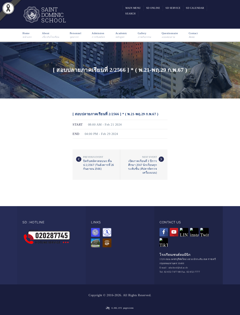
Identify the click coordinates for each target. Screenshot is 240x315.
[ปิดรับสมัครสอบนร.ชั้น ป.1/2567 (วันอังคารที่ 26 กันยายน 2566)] (78, 159)
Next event (149, 157)
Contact (193, 35)
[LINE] (184, 232)
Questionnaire (170, 35)
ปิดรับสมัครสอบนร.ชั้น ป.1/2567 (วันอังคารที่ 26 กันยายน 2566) (98, 164)
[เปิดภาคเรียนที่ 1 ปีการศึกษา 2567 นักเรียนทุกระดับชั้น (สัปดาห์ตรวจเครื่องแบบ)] (161, 159)
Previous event (93, 157)
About (50, 35)
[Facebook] (164, 232)
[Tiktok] (164, 242)
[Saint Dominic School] (44, 14)
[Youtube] (174, 232)
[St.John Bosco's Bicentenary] (96, 243)
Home (26, 35)
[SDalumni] (96, 233)
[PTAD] (108, 233)
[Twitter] (204, 232)
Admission (98, 35)
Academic (121, 35)
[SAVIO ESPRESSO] (108, 243)
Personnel (75, 35)
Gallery (144, 35)
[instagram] (194, 232)
